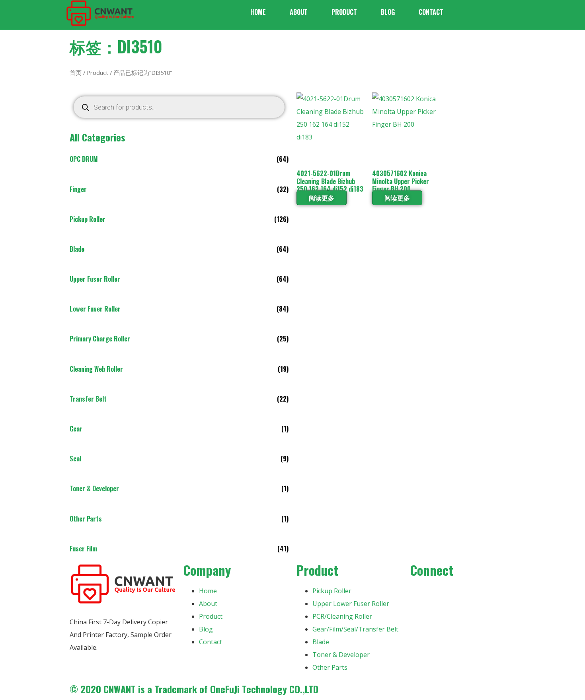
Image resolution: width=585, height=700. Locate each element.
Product (344, 12)
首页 (76, 72)
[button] (462, 15)
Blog (388, 12)
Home (258, 12)
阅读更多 (321, 197)
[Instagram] (463, 594)
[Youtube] (441, 594)
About (299, 12)
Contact (431, 12)
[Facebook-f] (420, 594)
